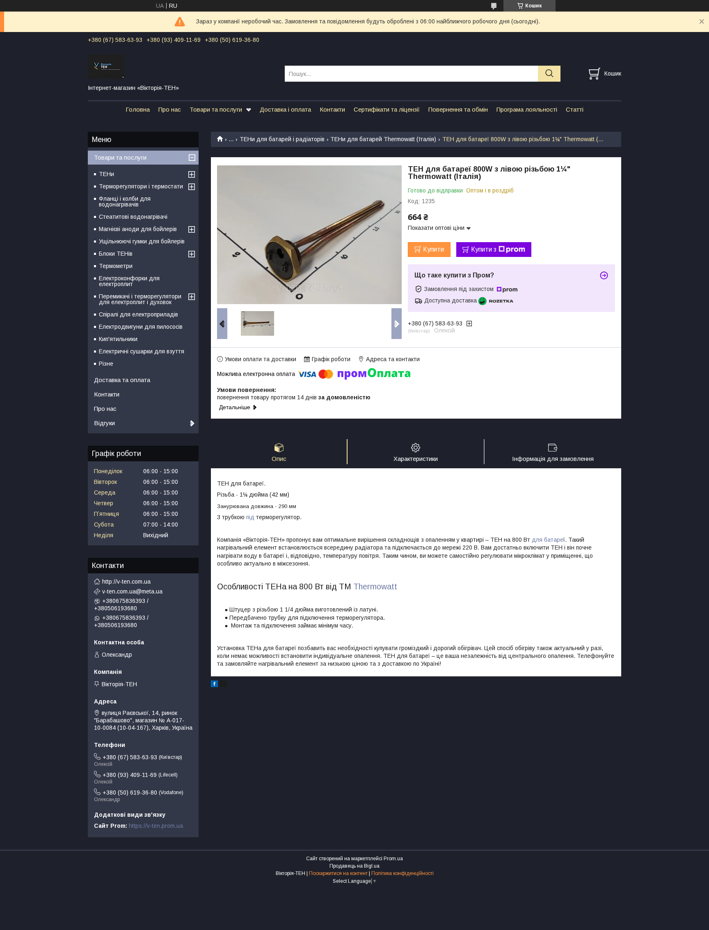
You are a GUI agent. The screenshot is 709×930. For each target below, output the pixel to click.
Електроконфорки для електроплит (129, 281)
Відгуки (104, 422)
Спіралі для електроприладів (138, 314)
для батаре (547, 539)
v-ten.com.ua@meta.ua (132, 591)
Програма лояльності (526, 109)
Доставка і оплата (285, 109)
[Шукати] (549, 74)
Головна (138, 109)
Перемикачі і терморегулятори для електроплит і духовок (140, 299)
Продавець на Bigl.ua (354, 866)
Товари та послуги (216, 109)
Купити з (483, 249)
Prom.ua (393, 858)
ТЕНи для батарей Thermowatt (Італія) (383, 139)
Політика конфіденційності (402, 873)
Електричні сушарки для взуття (141, 351)
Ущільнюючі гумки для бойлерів (142, 241)
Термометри (116, 266)
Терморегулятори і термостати (141, 186)
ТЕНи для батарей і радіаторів (282, 139)
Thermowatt (376, 586)
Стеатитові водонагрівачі (133, 216)
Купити (433, 249)
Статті (574, 109)
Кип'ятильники (118, 339)
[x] (223, 685)
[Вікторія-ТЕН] (181, 66)
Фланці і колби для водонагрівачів (125, 201)
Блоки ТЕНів (116, 253)
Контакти (332, 109)
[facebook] (214, 685)
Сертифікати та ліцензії (387, 109)
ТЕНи (106, 174)
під (250, 517)
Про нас (169, 109)
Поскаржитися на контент (338, 873)
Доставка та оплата (122, 379)
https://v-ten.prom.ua (156, 825)
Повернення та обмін (458, 109)
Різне (106, 363)
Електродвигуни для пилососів (141, 326)
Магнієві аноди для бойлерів (138, 229)
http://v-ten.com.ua (126, 581)
